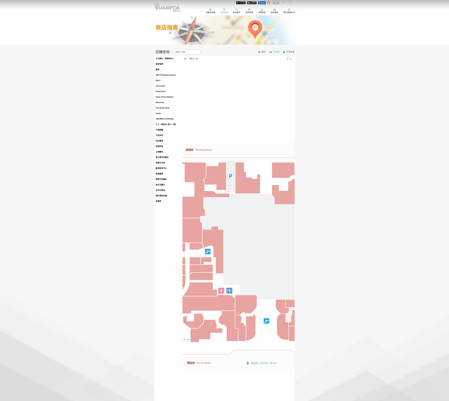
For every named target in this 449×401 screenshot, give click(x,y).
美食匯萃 (236, 12)
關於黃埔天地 (289, 12)
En (291, 3)
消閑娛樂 (262, 12)
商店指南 (224, 12)
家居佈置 (249, 12)
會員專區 (274, 12)
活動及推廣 (210, 12)
